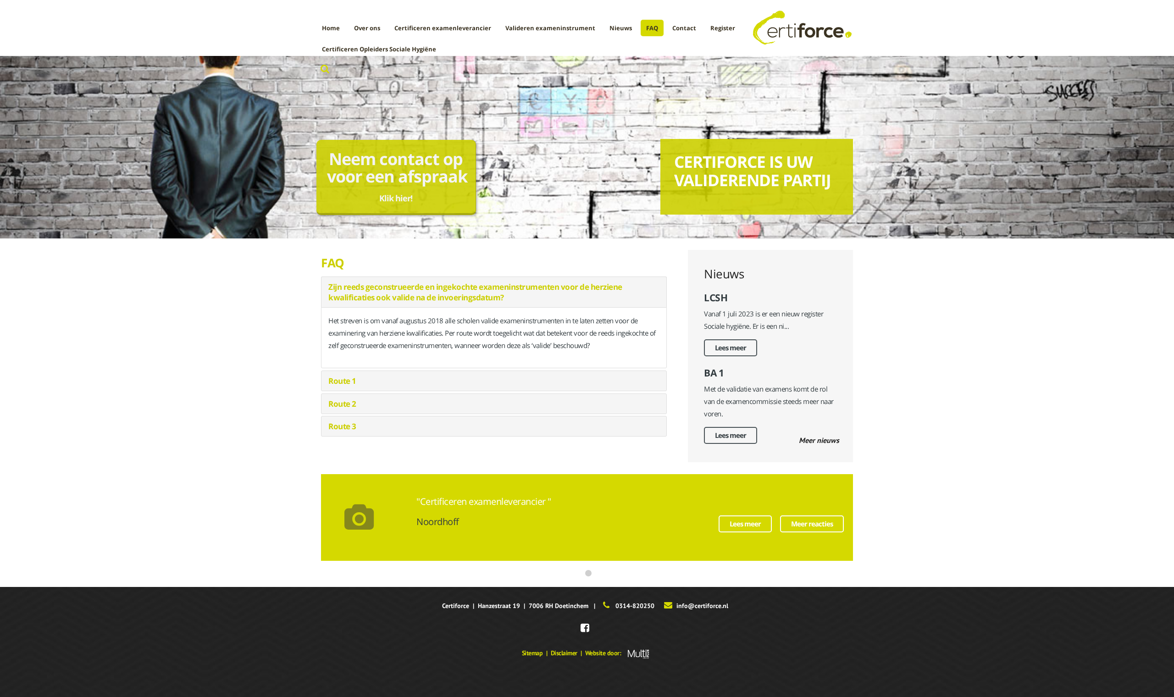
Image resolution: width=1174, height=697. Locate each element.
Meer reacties (812, 523)
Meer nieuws (819, 440)
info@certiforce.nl (702, 606)
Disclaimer (564, 653)
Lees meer (730, 347)
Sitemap (532, 653)
